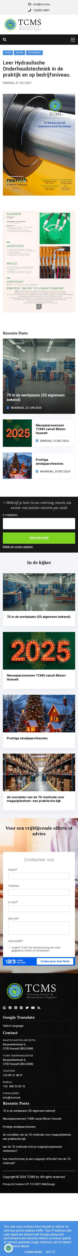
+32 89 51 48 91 (13, 1075)
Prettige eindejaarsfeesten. (19, 1126)
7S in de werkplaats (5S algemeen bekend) (29, 1110)
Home (8, 53)
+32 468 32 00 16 (14, 1086)
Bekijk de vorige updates (18, 546)
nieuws (19, 53)
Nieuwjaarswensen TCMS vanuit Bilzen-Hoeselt (32, 1118)
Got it (50, 1252)
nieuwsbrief (34, 53)
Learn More (33, 1252)
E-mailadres (10, 515)
